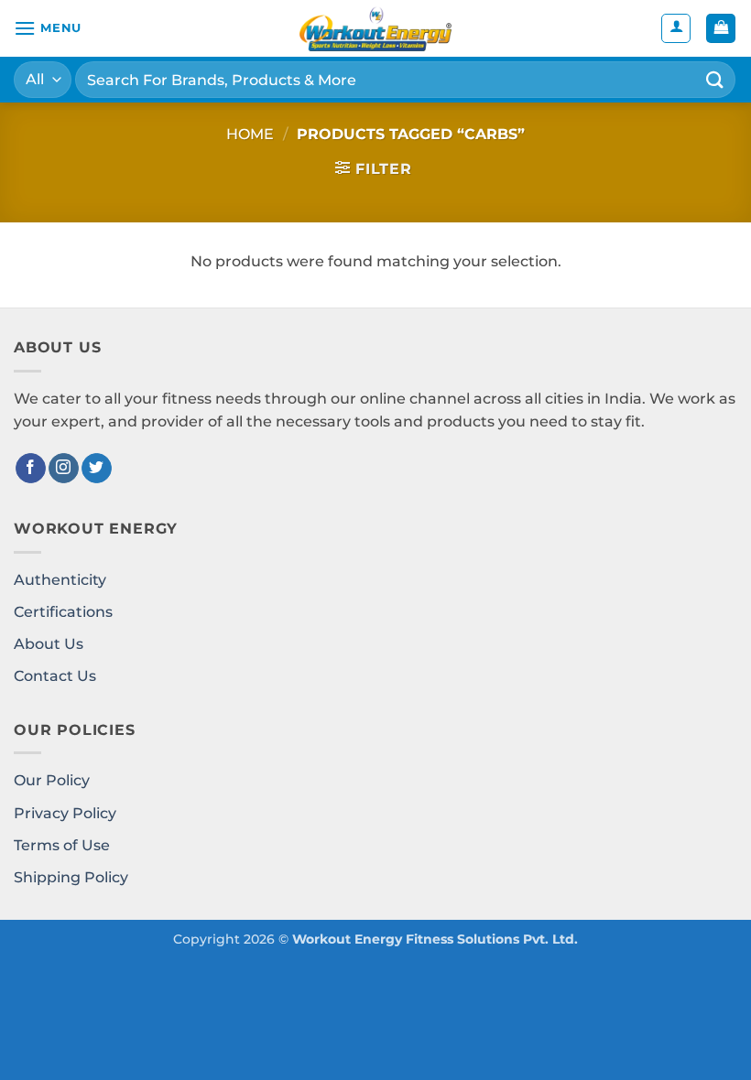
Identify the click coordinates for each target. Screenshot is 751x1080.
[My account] (676, 28)
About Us (48, 644)
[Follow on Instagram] (64, 468)
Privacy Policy (65, 813)
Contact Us (55, 676)
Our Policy (52, 780)
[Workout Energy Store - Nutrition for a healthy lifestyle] (375, 28)
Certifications (63, 612)
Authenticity (60, 580)
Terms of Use (62, 845)
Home (250, 134)
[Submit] (715, 79)
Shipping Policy (71, 877)
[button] (48, 27)
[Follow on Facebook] (31, 468)
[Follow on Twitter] (97, 468)
